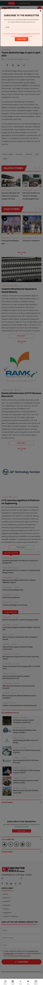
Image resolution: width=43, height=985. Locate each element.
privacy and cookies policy (24, 33)
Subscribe (21, 39)
